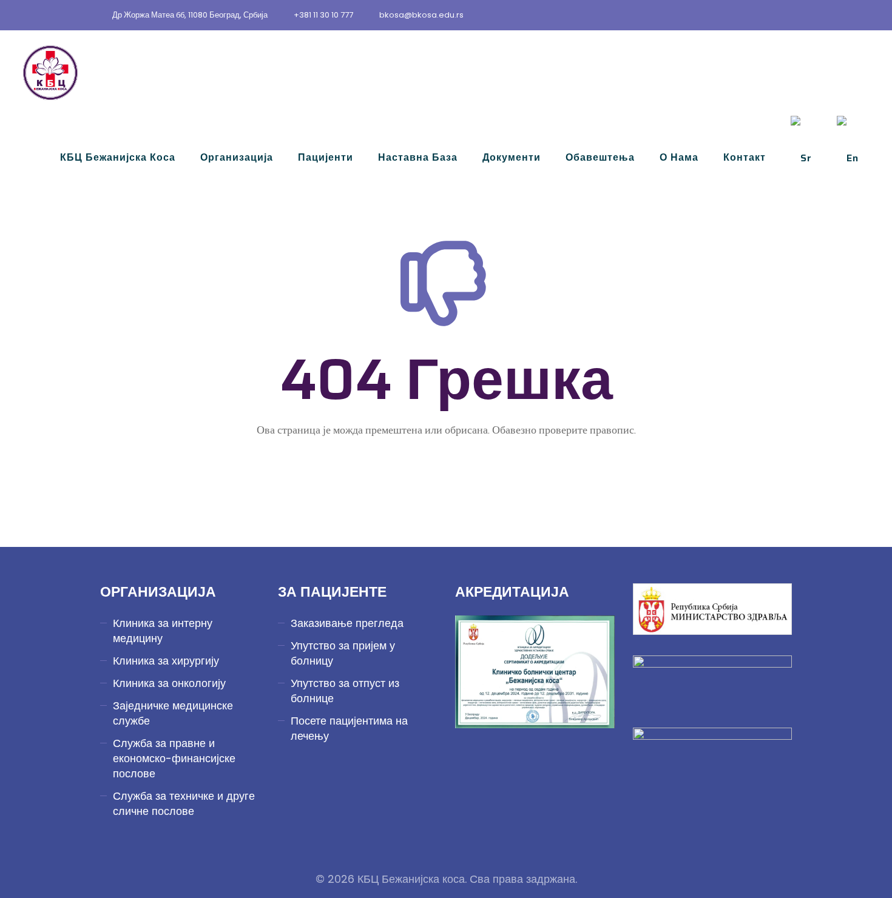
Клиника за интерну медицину (162, 630)
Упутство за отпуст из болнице (345, 690)
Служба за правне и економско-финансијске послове (174, 758)
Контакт (744, 157)
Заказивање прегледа (347, 623)
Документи (511, 157)
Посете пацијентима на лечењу (349, 728)
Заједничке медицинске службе (173, 713)
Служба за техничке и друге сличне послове (184, 803)
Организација (236, 157)
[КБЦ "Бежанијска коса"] (50, 72)
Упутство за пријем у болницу (343, 653)
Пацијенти (325, 157)
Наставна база (418, 157)
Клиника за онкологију (169, 683)
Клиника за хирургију (166, 660)
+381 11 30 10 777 (323, 15)
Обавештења (600, 157)
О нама (679, 157)
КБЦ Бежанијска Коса (117, 157)
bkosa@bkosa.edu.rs (421, 15)
